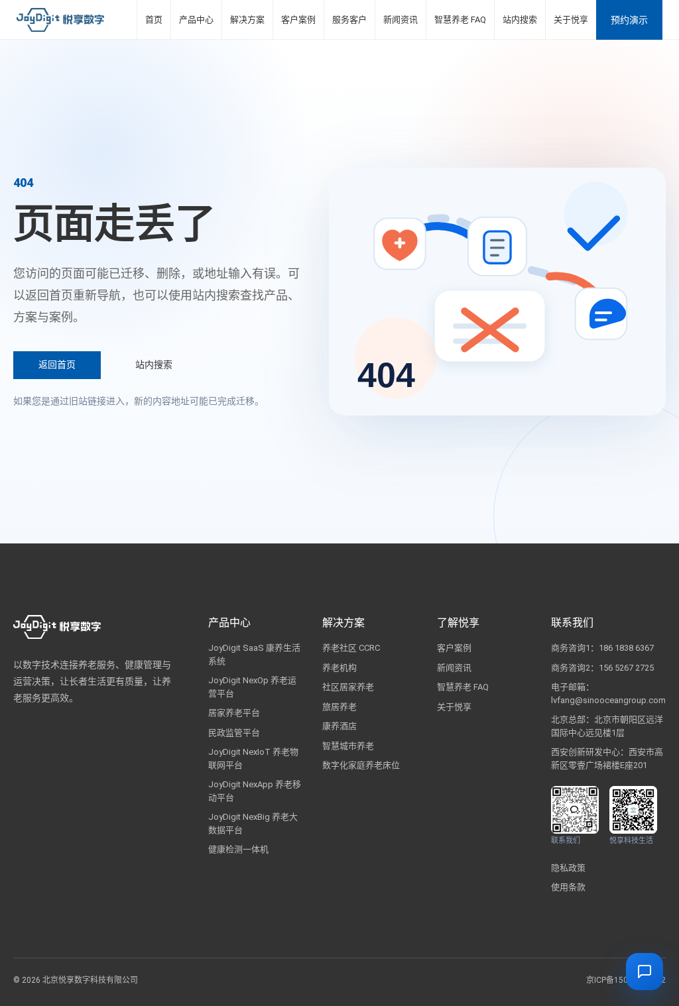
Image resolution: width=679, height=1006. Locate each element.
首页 (153, 20)
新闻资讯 (400, 20)
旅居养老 (339, 707)
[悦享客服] (644, 971)
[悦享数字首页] (60, 20)
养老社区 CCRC (351, 648)
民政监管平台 (234, 733)
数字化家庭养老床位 (361, 765)
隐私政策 (568, 868)
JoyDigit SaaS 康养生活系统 (254, 654)
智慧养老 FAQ (460, 20)
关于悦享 (571, 20)
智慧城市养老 (348, 746)
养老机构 (339, 668)
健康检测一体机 (238, 849)
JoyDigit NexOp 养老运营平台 (252, 687)
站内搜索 (520, 20)
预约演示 (629, 20)
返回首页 (57, 364)
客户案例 (298, 20)
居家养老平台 (234, 713)
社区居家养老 (348, 687)
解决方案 (247, 20)
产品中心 (196, 20)
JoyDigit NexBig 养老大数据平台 (253, 823)
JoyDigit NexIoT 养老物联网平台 (253, 758)
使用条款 (568, 887)
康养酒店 (339, 726)
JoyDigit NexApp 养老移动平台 (254, 791)
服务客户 (349, 20)
